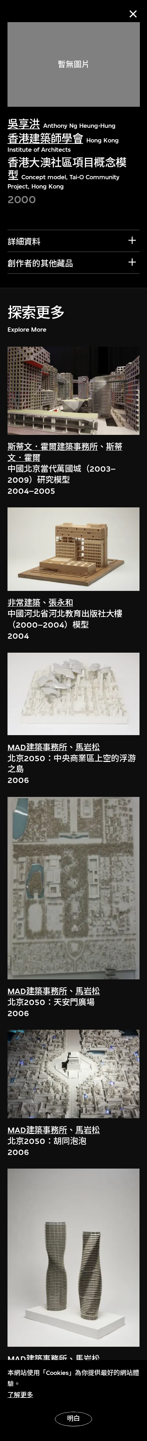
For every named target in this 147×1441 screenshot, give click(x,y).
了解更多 (20, 1395)
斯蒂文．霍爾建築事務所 (52, 447)
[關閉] (133, 13)
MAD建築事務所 (37, 747)
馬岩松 (87, 747)
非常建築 (23, 603)
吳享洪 (23, 124)
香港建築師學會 (45, 138)
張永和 (61, 603)
